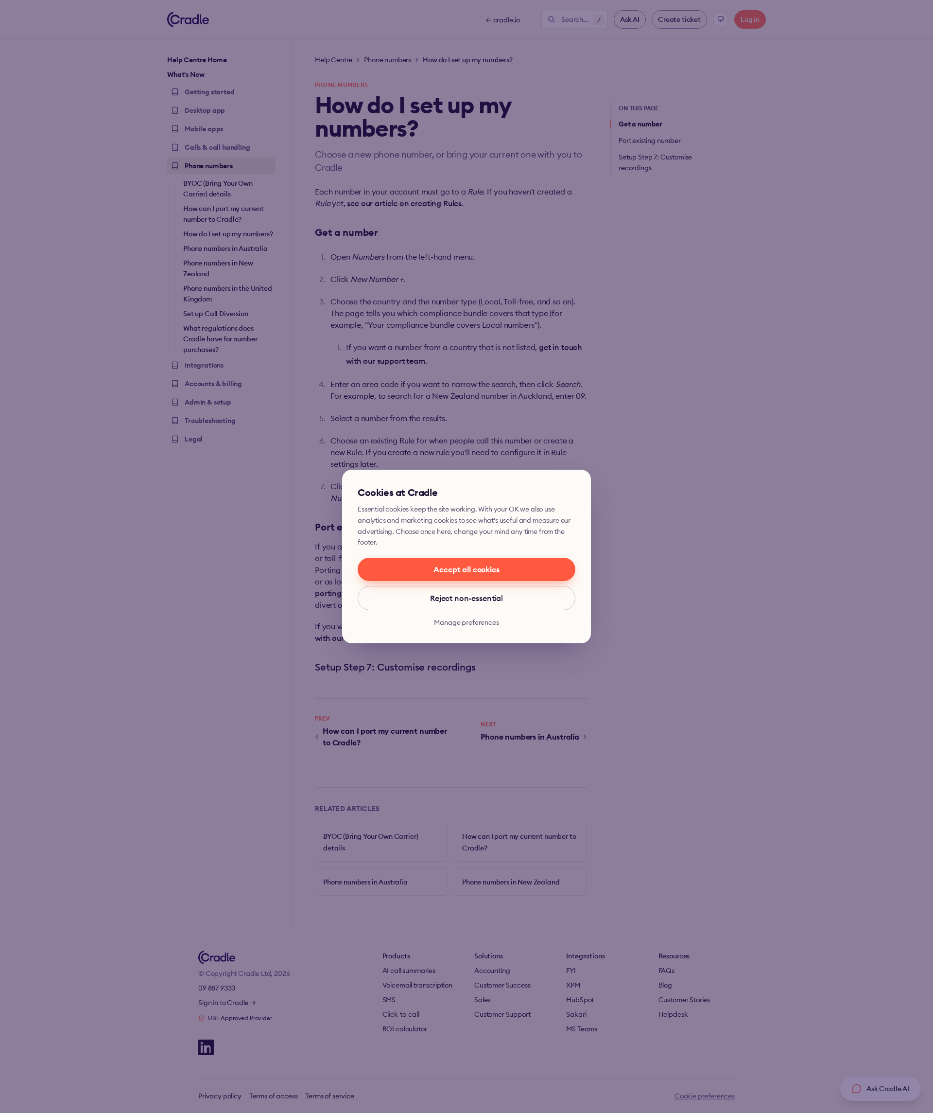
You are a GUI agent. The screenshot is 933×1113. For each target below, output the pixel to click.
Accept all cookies (466, 569)
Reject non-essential (466, 598)
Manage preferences (466, 622)
